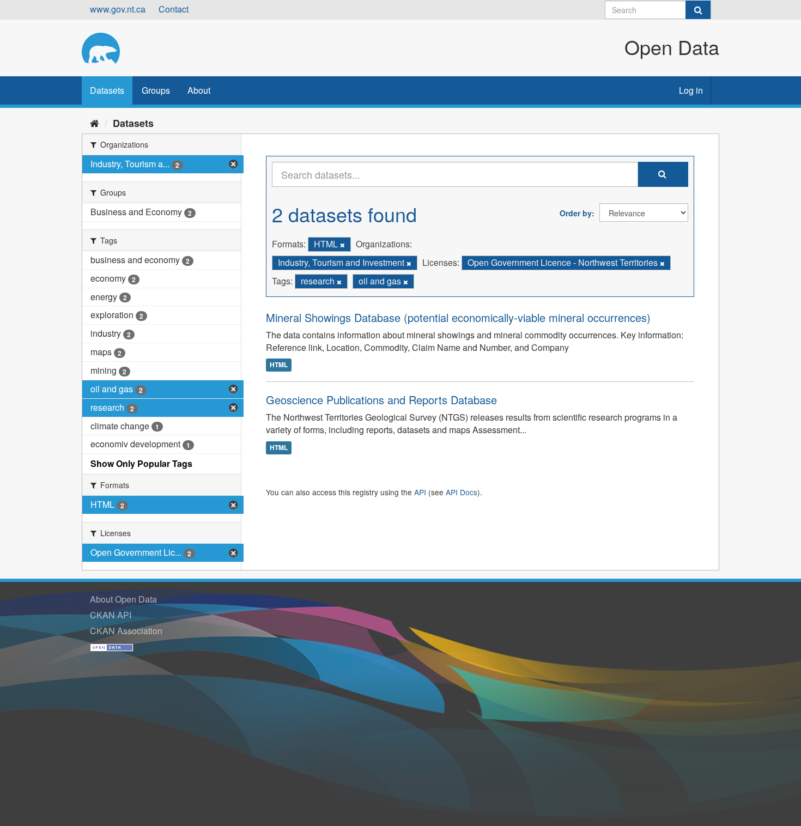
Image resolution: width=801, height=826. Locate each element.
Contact (174, 9)
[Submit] (698, 10)
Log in (691, 90)
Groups (156, 90)
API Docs (461, 492)
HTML (279, 364)
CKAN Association (126, 630)
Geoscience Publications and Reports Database (381, 400)
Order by (576, 213)
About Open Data (123, 599)
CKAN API (110, 615)
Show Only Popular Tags (141, 463)
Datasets (107, 90)
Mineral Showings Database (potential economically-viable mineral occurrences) (458, 317)
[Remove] (342, 244)
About (198, 90)
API (420, 492)
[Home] (94, 123)
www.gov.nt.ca (117, 9)
